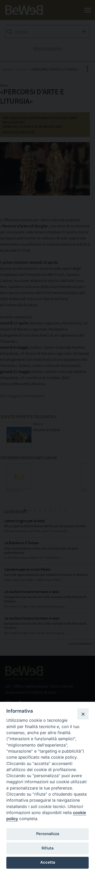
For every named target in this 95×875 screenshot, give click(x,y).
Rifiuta (47, 848)
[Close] (82, 713)
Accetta (47, 862)
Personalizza (47, 834)
